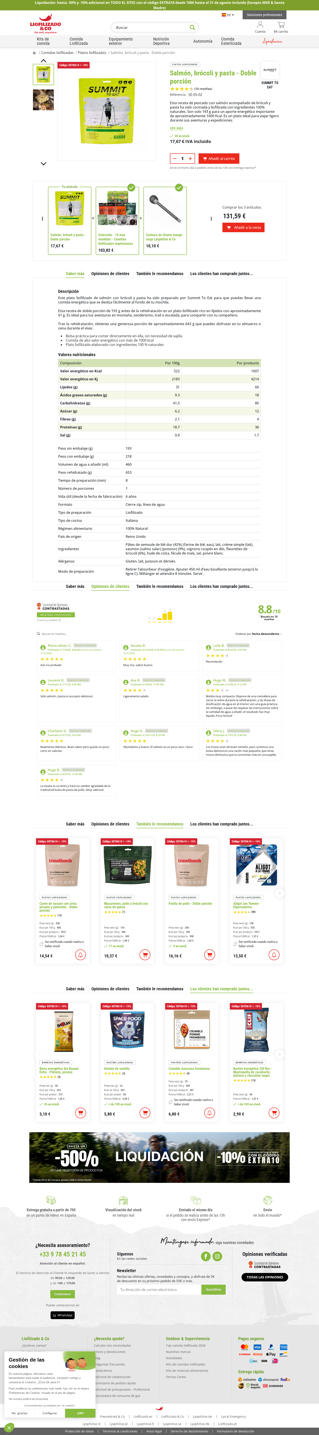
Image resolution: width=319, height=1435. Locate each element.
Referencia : (178, 94)
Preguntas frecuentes (109, 1364)
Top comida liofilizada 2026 (186, 1345)
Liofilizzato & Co (172, 1416)
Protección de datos (79, 1431)
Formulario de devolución (235, 1431)
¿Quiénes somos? (34, 1345)
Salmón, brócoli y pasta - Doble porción (68, 237)
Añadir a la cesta (247, 227)
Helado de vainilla (117, 1068)
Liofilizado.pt (227, 1424)
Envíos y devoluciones (110, 1352)
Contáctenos (103, 1371)
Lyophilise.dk (199, 1424)
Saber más (75, 273)
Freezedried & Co (112, 1416)
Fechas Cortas (176, 1377)
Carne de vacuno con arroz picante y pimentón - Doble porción (58, 907)
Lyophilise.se (172, 1424)
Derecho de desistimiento (189, 1431)
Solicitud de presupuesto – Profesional (122, 1389)
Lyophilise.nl (91, 1424)
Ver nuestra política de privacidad (28, 1399)
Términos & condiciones (120, 1431)
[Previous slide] (43, 60)
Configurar (50, 1413)
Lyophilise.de (202, 1416)
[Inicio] (35, 52)
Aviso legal (154, 1431)
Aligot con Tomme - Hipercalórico (247, 905)
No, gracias (19, 1413)
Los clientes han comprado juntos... (221, 273)
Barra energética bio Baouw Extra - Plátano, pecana (58, 1070)
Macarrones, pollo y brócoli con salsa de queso (126, 905)
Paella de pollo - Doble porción (190, 903)
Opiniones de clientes (110, 273)
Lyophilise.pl (119, 1424)
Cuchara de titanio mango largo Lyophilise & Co (164, 237)
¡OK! (80, 1413)
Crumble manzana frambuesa (189, 1068)
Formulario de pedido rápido (115, 1383)
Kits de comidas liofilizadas (185, 1364)
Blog (97, 1358)
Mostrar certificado (55, 614)
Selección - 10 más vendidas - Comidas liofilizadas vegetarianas (115, 239)
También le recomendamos (159, 273)
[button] (9, 1427)
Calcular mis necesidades (112, 1345)
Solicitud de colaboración (112, 1377)
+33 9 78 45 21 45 (62, 1254)
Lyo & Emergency (233, 1416)
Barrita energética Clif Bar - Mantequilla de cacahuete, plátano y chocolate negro (252, 1072)
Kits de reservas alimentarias (187, 1371)
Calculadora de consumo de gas (117, 1396)
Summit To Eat (269, 85)
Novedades (174, 1358)
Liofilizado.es (143, 1416)
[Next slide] (43, 163)
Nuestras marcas (178, 1352)
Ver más (176, 128)
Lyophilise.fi (145, 1424)
